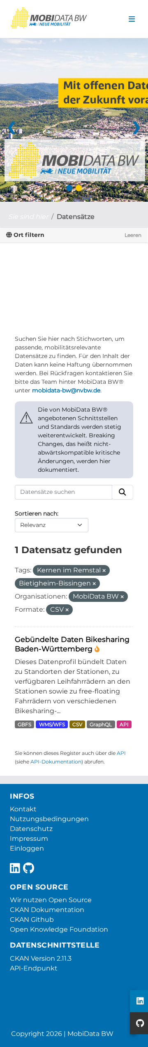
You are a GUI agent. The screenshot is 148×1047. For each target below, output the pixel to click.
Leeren (133, 235)
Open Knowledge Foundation (59, 929)
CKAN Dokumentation (47, 910)
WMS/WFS (52, 724)
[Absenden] (122, 492)
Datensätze (76, 217)
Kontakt (23, 809)
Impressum (29, 838)
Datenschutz (31, 829)
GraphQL (101, 724)
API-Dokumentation (55, 762)
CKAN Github (32, 919)
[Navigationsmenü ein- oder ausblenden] (132, 19)
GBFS (24, 724)
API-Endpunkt (34, 968)
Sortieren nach (36, 513)
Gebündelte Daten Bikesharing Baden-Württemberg (72, 644)
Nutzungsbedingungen (49, 819)
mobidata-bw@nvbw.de (66, 390)
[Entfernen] (104, 571)
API (124, 724)
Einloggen (27, 848)
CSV (77, 724)
